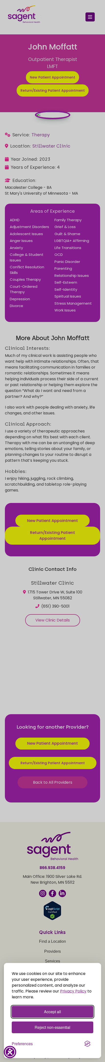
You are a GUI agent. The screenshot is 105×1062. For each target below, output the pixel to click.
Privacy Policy (73, 991)
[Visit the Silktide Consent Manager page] (87, 1044)
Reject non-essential (52, 1027)
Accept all (52, 1011)
